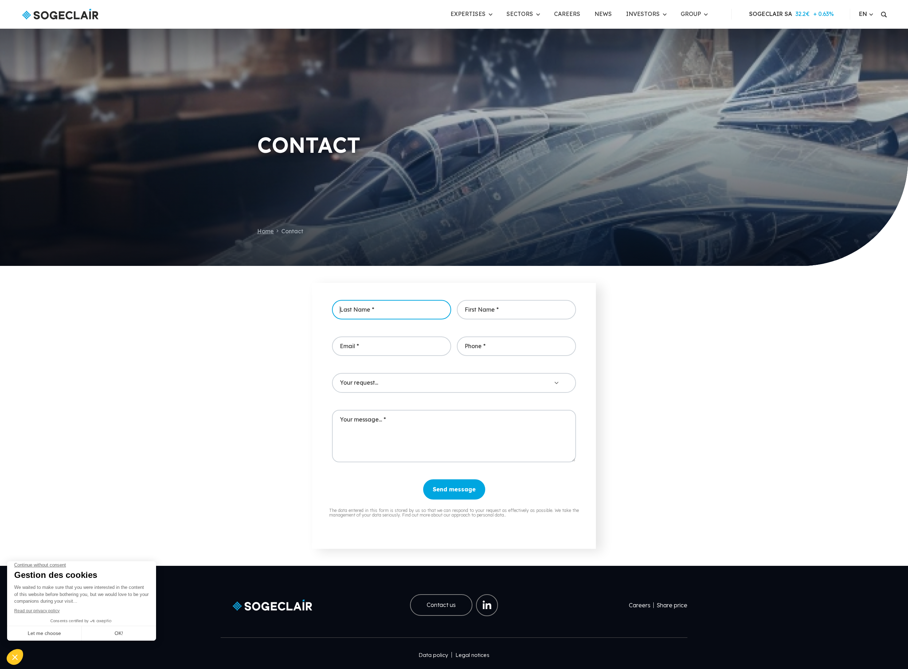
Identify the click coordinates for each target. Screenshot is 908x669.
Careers (567, 13)
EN (863, 13)
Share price (672, 605)
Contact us (441, 604)
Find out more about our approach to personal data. (453, 515)
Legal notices (472, 655)
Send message (454, 489)
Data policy (433, 655)
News (603, 13)
